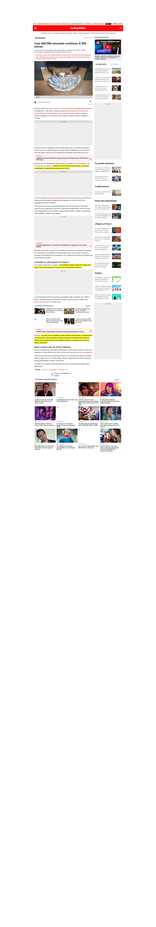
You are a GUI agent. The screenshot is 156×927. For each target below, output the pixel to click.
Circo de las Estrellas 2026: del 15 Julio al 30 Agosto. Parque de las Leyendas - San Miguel (102, 231)
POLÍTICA (50, 33)
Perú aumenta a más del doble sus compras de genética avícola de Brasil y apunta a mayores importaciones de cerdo (63, 58)
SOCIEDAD (69, 33)
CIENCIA (80, 33)
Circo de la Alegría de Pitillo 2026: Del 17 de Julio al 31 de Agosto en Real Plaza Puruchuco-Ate (102, 257)
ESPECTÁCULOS (95, 33)
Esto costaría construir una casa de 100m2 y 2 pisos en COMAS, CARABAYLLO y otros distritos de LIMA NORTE (102, 171)
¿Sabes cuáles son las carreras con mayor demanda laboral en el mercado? (101, 89)
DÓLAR (103, 33)
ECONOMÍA (62, 33)
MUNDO (75, 33)
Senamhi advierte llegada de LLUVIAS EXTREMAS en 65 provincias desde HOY (103, 215)
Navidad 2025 (61, 369)
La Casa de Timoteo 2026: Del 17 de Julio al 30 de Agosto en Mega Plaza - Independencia (102, 248)
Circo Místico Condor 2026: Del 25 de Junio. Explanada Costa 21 (102, 238)
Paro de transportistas (77, 23)
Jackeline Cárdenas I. (43, 102)
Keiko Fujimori (56, 23)
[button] (35, 28)
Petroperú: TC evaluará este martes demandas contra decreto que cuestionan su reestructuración (103, 80)
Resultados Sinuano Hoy (43, 23)
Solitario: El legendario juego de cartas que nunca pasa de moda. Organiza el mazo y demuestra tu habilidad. (103, 288)
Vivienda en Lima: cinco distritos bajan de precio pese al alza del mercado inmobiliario (63, 55)
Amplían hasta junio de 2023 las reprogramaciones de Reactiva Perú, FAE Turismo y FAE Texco (62, 159)
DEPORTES (87, 33)
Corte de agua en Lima (99, 23)
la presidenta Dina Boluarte (58, 198)
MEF (47, 250)
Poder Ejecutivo (70, 108)
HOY (34, 23)
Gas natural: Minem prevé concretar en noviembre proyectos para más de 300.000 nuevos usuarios (102, 97)
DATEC (108, 33)
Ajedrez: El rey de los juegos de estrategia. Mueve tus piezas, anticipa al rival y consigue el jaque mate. (103, 297)
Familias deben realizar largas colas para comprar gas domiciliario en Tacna (60, 331)
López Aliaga (65, 23)
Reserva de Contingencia (83, 352)
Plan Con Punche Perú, (54, 108)
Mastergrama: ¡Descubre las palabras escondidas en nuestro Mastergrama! (103, 279)
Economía (40, 38)
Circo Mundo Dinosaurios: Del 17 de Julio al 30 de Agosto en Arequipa (102, 264)
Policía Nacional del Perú (43, 302)
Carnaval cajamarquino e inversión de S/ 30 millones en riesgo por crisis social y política (61, 246)
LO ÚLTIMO (43, 33)
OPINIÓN (55, 33)
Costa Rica (89, 23)
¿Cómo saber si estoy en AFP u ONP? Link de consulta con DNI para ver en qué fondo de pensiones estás (103, 180)
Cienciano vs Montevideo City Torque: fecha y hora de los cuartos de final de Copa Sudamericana (103, 208)
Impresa (45, 369)
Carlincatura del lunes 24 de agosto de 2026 (103, 192)
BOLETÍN (113, 33)
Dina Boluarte (52, 369)
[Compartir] (90, 101)
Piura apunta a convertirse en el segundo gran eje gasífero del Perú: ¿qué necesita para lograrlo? (102, 71)
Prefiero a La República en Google (62, 374)
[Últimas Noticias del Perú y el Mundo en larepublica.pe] (78, 28)
